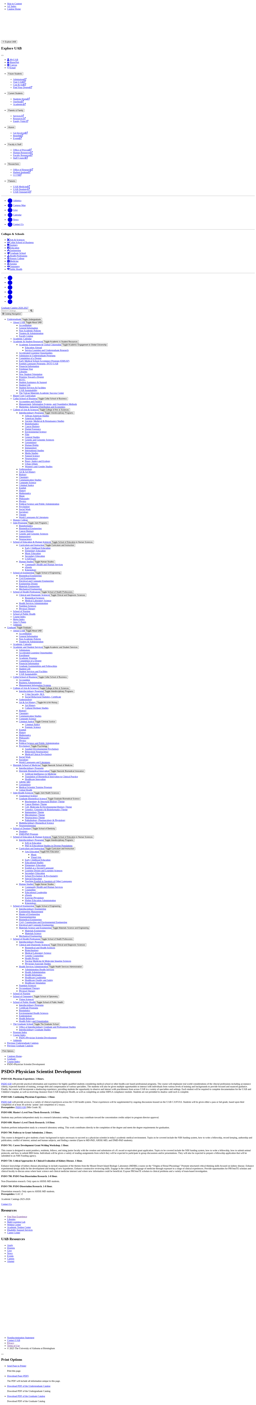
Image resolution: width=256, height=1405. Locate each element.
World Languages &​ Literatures (33, 517)
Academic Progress (28, 658)
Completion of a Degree (30, 358)
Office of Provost (22, 150)
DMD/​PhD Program (28, 834)
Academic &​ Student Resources (28, 341)
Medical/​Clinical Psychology (38, 754)
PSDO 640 (6, 1102)
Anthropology (25, 469)
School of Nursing (21, 611)
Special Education (33, 878)
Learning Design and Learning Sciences (43, 870)
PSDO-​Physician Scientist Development (38, 1037)
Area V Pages (19, 622)
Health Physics (32, 958)
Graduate (11, 627)
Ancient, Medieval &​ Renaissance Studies (44, 421)
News (10, 1253)
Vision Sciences (26, 999)
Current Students (15, 93)
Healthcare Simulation (35, 983)
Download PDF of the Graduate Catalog (26, 1396)
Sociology (23, 512)
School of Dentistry (22, 828)
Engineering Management (31, 911)
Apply (10, 1245)
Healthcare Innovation (35, 779)
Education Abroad (33, 347)
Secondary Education (35, 556)
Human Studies (26, 561)
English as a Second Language (39, 868)
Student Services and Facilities (33, 671)
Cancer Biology (32, 426)
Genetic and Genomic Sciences (39, 440)
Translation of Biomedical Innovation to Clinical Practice (51, 776)
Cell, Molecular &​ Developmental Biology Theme (48, 807)
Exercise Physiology (34, 898)
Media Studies (31, 453)
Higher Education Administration (40, 900)
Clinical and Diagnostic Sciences (34, 595)
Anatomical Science (28, 795)
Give (9, 1250)
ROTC (22, 379)
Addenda (17, 624)
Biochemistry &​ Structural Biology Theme (45, 801)
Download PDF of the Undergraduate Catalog (28, 1386)
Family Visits (20, 121)
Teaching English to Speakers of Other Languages (48, 881)
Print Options (8, 1051)
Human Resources (23, 152)
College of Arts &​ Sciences (25, 409)
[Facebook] (10, 277)
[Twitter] (10, 282)
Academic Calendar (22, 338)
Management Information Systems (35, 685)
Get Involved (20, 133)
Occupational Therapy (29, 988)
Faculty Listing (26, 336)
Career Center (13, 1232)
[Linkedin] (10, 301)
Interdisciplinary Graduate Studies (35, 1029)
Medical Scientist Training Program (35, 787)
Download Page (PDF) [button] (18, 1376)
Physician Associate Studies (38, 963)
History (22, 490)
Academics (19, 104)
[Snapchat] (10, 296)
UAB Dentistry (21, 189)
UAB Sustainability (28, 390)
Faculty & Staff (14, 144)
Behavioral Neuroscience (36, 751)
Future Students (15, 74)
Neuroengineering (27, 825)
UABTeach (30, 558)
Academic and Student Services (28, 647)
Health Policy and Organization (33, 1021)
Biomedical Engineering (30, 528)
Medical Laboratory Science (38, 600)
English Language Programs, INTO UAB (38, 363)
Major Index (19, 619)
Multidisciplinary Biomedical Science (36, 823)
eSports (28, 567)
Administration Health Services (39, 969)
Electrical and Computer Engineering (36, 581)
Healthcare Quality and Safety (39, 980)
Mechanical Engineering (30, 589)
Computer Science (27, 482)
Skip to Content (14, 3)
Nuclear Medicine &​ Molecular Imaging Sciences (48, 961)
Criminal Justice (26, 485)
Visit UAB (19, 82)
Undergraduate (14, 319)
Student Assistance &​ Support (33, 382)
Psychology (24, 506)
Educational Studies (34, 862)
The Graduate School (23, 1024)
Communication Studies (30, 480)
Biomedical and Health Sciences (40, 947)
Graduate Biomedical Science (33, 798)
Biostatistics (24, 1010)
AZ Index (11, 6)
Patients (11, 181)
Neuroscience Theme (35, 817)
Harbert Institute (22, 172)
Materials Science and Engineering (35, 928)
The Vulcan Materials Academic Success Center (41, 393)
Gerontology (31, 442)
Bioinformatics (32, 423)
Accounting (24, 680)
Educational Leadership (36, 892)
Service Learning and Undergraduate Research (47, 350)
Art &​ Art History (27, 472)
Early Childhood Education (38, 548)
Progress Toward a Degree (31, 377)
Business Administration (30, 682)
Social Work (25, 509)
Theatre (22, 514)
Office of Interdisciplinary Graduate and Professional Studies (47, 1027)
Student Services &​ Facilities (32, 387)
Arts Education (32, 851)
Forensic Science (33, 727)
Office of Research (23, 169)
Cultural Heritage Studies (36, 708)
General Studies (32, 437)
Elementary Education (35, 550)
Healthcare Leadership (35, 977)
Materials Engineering (29, 586)
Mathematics (25, 493)
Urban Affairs (31, 464)
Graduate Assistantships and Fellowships (38, 666)
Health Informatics (33, 975)
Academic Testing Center (19, 1227)
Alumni (11, 127)
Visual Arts (36, 857)
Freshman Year (26, 369)
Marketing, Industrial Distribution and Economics (42, 407)
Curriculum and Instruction (31, 545)
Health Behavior (26, 1018)
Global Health (25, 790)
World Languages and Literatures (34, 762)
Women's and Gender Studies (38, 466)
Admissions (19, 79)
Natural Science (32, 456)
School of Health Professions (26, 592)
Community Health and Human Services (44, 564)
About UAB (19, 322)
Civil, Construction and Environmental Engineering (43, 922)
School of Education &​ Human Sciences (32, 542)
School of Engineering (23, 572)
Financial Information (29, 366)
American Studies (33, 418)
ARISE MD (24, 782)
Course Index (19, 616)
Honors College (20, 520)
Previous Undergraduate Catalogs (23, 1043)
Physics (22, 501)
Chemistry (24, 477)
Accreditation (25, 325)
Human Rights (32, 445)
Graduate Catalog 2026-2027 (14, 308)
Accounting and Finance (30, 401)
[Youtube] (10, 292)
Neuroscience (31, 458)
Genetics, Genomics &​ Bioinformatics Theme (46, 809)
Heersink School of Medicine (26, 765)
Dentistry (23, 831)
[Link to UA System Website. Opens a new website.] (128, 1332)
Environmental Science (36, 432)
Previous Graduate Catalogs (20, 1045)
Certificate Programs (28, 1008)
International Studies (34, 450)
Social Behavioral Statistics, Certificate (43, 697)
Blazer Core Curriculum (24, 395)
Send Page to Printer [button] (16, 1366)
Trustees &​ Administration (31, 333)
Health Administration (35, 972)
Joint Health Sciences (23, 793)
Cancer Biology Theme (36, 804)
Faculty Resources (23, 155)
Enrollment (24, 655)
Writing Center (14, 1224)
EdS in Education (33, 843)
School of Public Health (24, 614)
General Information (28, 328)
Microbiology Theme (35, 815)
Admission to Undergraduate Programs (37, 355)
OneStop (18, 101)
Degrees (11, 1248)
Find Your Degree (22, 87)
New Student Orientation (30, 374)
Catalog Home (14, 9)
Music (22, 496)
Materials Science (33, 933)
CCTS (17, 175)
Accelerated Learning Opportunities (35, 353)
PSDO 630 (6, 1084)
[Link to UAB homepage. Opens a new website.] (128, 1291)
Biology (23, 474)
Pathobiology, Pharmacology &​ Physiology (45, 820)
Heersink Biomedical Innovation (34, 771)
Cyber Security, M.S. (35, 694)
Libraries (23, 371)
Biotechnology (32, 950)
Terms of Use (13, 1345)
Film (27, 434)
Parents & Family (15, 110)
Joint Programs (20, 523)
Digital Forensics (33, 429)
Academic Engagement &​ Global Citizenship (40, 344)
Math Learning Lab (16, 1222)
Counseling (30, 890)
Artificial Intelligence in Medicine (40, 774)
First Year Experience (17, 1216)
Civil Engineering (27, 578)
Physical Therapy (27, 608)
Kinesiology (30, 570)
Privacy (10, 1343)
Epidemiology (25, 1016)
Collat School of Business (25, 398)
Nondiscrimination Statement (20, 1337)
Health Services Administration (33, 603)
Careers (10, 1258)
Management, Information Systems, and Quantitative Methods (48, 404)
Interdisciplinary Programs (31, 413)
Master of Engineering (29, 914)
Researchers (13, 164)
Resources (19, 118)
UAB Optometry (22, 192)
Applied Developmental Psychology (42, 749)
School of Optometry (23, 996)
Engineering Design (28, 583)
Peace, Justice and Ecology (37, 461)
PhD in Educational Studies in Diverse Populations (48, 845)
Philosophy (24, 498)
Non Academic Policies (30, 330)
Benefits (18, 135)
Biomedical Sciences (34, 598)
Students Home (21, 99)
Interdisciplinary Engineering (32, 909)
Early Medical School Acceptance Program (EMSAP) (44, 361)
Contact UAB (13, 1340)
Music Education (33, 553)
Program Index (20, 1032)
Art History (30, 705)
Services (18, 116)
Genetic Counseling (34, 955)
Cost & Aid (19, 84)
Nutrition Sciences (27, 606)
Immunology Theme (34, 812)
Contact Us (6, 1204)
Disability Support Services (20, 1230)
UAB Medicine (21, 186)
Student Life (25, 385)
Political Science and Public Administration (39, 504)
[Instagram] (10, 287)
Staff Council (20, 158)
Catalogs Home (14, 1056)
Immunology (31, 448)
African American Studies (37, 415)
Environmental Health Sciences (33, 1013)
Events (17, 138)
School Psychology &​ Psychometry (41, 876)
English (22, 488)
